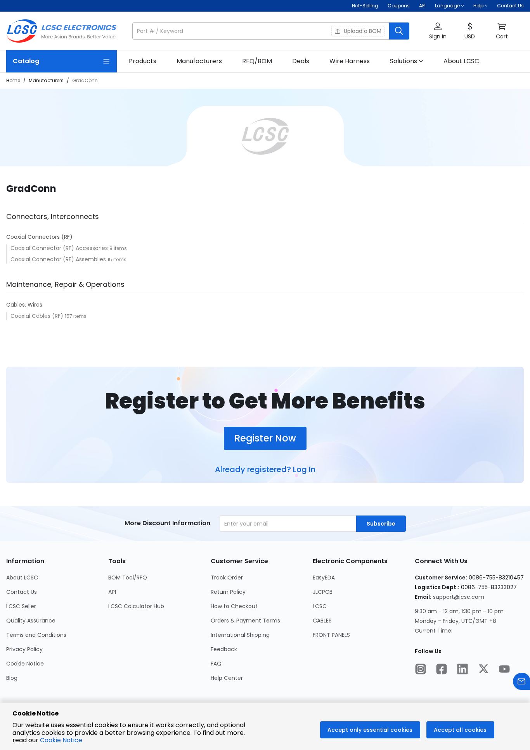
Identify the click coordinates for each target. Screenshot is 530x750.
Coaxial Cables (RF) (37, 316)
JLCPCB (323, 592)
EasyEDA (324, 577)
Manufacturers (46, 80)
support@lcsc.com (458, 597)
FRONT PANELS (331, 635)
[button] (270, 31)
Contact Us (510, 5)
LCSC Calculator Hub (136, 606)
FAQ (216, 663)
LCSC (320, 606)
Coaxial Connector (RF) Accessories (59, 248)
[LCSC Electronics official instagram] (420, 669)
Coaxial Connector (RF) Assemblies (58, 259)
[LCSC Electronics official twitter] (483, 669)
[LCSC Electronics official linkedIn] (462, 669)
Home (13, 80)
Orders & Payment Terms (245, 620)
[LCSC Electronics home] (61, 31)
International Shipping (240, 635)
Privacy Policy (24, 649)
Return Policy (228, 592)
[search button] (399, 31)
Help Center (227, 678)
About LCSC (22, 577)
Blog (11, 678)
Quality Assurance (30, 620)
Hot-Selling (365, 5)
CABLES (322, 620)
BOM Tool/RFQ (127, 577)
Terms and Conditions (36, 635)
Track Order (227, 577)
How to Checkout (234, 606)
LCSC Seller (21, 606)
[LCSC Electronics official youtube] (504, 669)
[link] (142, 61)
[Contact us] (521, 682)
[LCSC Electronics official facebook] (441, 669)
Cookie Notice (25, 663)
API (422, 5)
